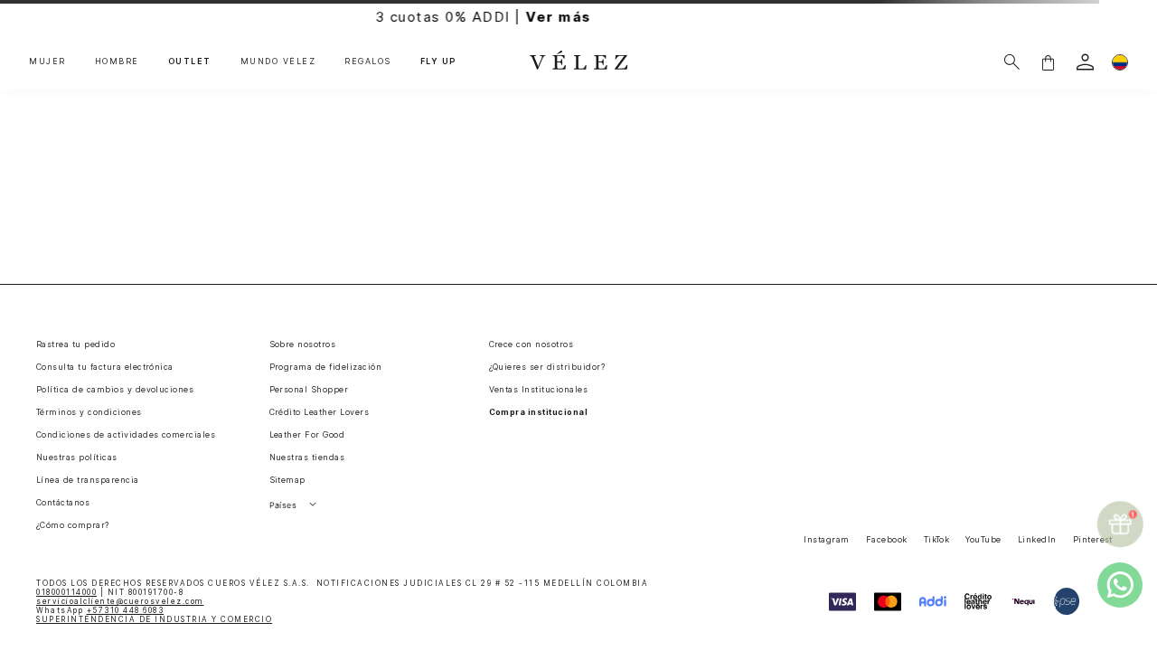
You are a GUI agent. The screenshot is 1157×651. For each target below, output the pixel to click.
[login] (1085, 62)
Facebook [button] (887, 539)
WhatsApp (100, 610)
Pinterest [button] (1093, 539)
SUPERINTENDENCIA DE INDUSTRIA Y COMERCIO (154, 619)
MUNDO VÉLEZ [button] (278, 61)
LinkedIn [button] (1037, 539)
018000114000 (66, 592)
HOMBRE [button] (117, 61)
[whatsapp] (1120, 585)
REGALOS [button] (367, 61)
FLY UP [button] (438, 61)
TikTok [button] (937, 539)
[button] (1048, 62)
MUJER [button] (47, 61)
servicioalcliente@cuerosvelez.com (120, 601)
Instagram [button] (826, 539)
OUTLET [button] (190, 61)
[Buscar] (1012, 62)
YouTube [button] (983, 539)
